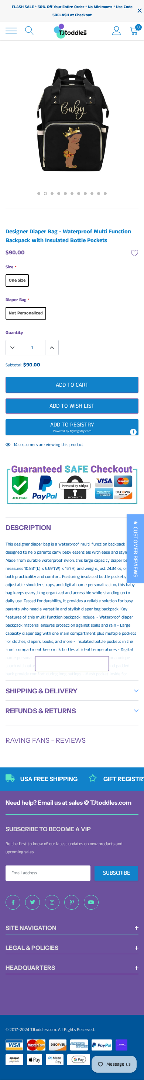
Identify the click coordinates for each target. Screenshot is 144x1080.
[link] (13, 902)
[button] (72, 427)
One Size (17, 280)
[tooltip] (133, 432)
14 (15, 445)
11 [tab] (105, 193)
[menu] (11, 30)
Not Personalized (26, 313)
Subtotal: (14, 365)
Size (11, 267)
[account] (116, 31)
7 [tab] (78, 193)
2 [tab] (45, 193)
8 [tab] (85, 193)
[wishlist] (134, 253)
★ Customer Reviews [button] (135, 548)
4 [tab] (58, 193)
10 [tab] (98, 193)
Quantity (14, 333)
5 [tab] (65, 193)
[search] (29, 31)
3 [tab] (52, 193)
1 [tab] (38, 193)
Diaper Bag (17, 300)
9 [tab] (91, 193)
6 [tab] (72, 193)
